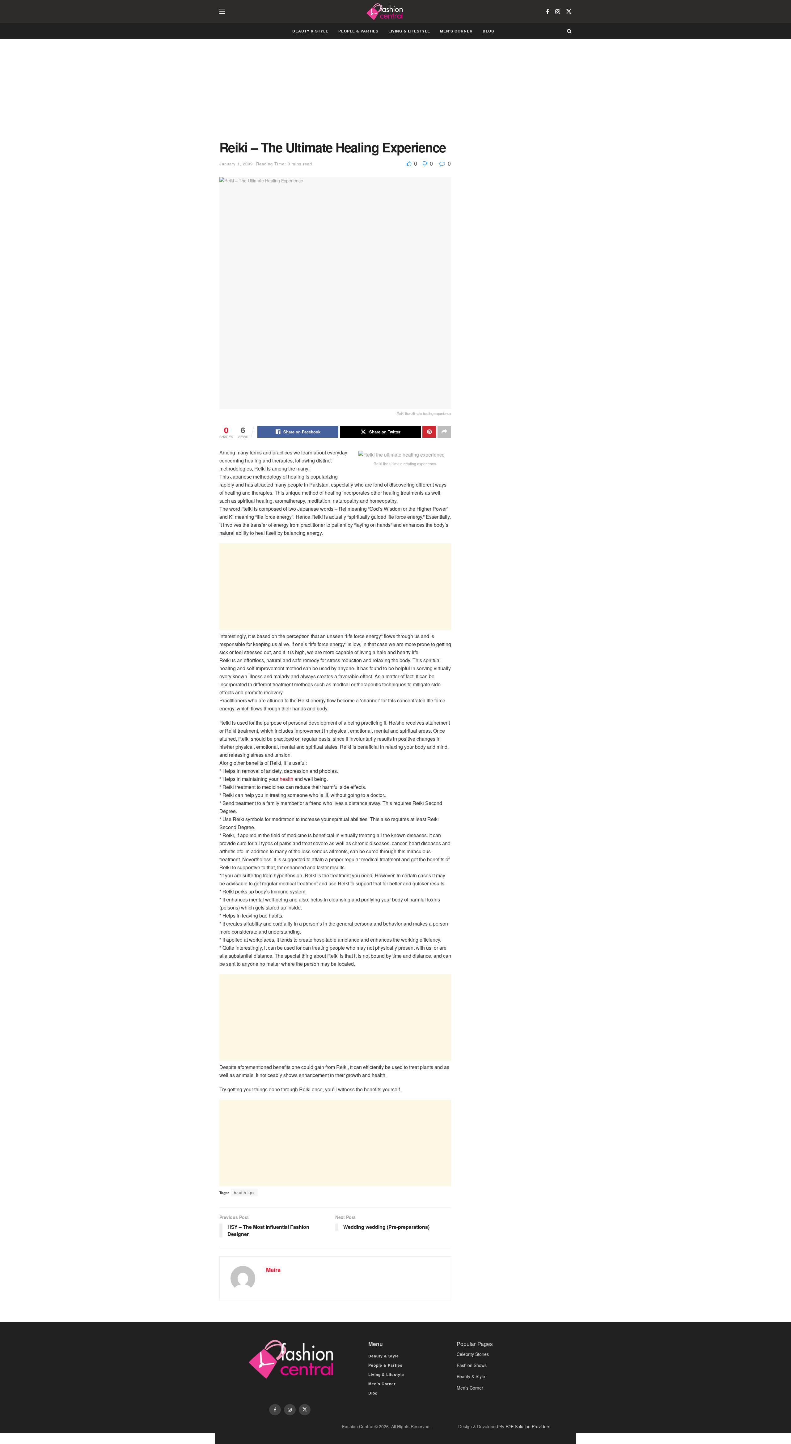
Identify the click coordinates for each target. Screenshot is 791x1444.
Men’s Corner (456, 31)
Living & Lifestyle (409, 31)
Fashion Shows (472, 1365)
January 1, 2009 (236, 164)
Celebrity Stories (473, 1354)
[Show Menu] (222, 12)
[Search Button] (569, 31)
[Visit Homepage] (385, 12)
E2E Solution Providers (527, 1426)
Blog (488, 31)
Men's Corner (470, 1388)
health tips (244, 1192)
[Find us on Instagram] (557, 11)
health (287, 778)
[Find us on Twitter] (569, 11)
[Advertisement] (335, 94)
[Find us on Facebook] (547, 11)
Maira (273, 1270)
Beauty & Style (310, 31)
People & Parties (358, 31)
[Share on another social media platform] (444, 432)
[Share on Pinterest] (429, 432)
